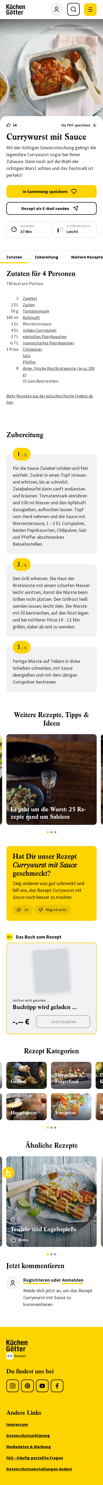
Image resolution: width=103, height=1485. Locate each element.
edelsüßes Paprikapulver (45, 336)
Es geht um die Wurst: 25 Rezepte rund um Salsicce (48, 813)
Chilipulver (32, 349)
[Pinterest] (27, 1385)
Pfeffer (29, 362)
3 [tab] (55, 832)
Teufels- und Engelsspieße (44, 1229)
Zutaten (14, 257)
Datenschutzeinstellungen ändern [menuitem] (39, 1468)
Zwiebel (30, 298)
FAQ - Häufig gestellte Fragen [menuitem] (34, 1457)
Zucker (29, 304)
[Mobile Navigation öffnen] (90, 9)
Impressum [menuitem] (17, 1424)
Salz (26, 355)
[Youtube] (42, 1385)
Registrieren (36, 1280)
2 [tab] (52, 832)
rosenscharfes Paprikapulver (48, 342)
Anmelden (72, 1280)
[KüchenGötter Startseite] (15, 9)
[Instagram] (12, 1385)
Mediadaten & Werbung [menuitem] (28, 1446)
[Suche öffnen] (73, 9)
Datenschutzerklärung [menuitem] (28, 1435)
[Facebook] (57, 1385)
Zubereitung (46, 257)
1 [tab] (48, 832)
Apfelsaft (31, 317)
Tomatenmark (36, 311)
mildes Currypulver (40, 330)
